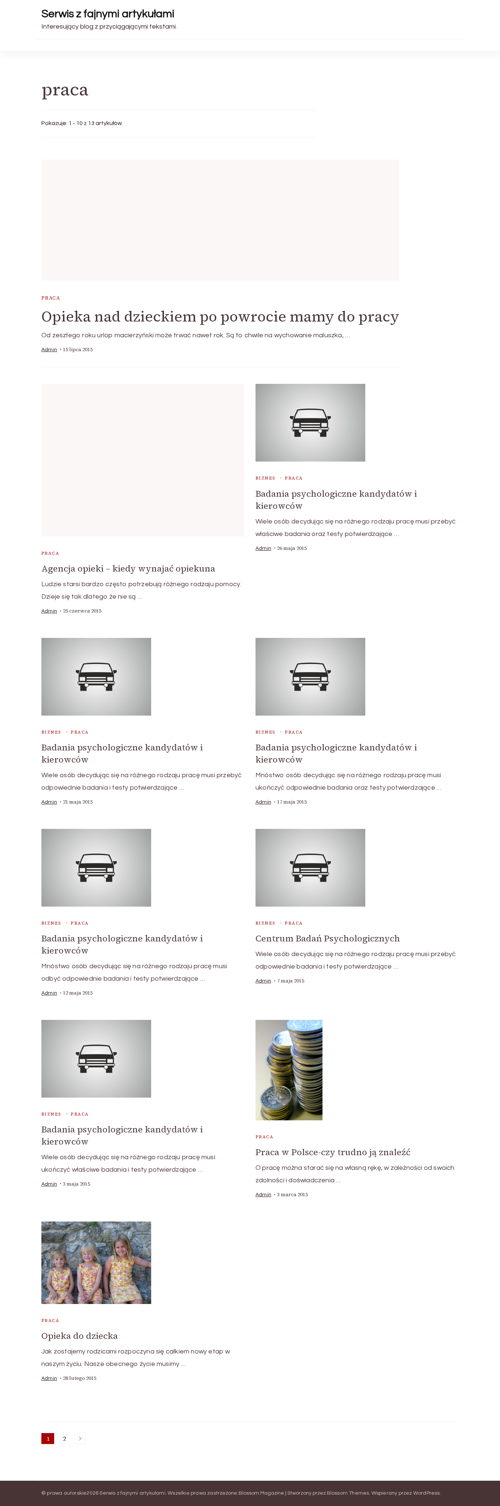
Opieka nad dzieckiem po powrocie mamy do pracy (220, 316)
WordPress (426, 1493)
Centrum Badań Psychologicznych (327, 938)
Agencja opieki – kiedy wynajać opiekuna (128, 568)
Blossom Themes (348, 1493)
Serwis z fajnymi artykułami (107, 13)
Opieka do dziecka (79, 1336)
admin (49, 349)
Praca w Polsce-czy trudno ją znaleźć (332, 1152)
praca (50, 298)
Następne (80, 1438)
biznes (265, 478)
